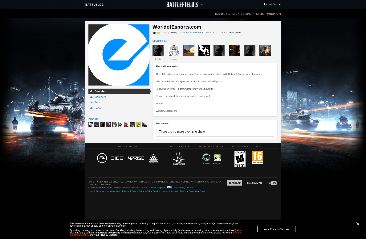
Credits (203, 191)
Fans (98, 107)
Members (100, 96)
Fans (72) (93, 119)
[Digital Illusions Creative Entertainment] (117, 158)
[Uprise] (136, 158)
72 (214, 32)
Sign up (277, 4)
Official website (194, 32)
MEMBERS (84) (159, 41)
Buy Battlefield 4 (227, 13)
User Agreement (112, 191)
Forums (246, 13)
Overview (101, 91)
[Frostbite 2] (179, 159)
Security (174, 191)
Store (260, 13)
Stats (98, 102)
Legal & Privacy (95, 191)
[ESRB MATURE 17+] (240, 159)
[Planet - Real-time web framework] (206, 159)
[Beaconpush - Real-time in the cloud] (217, 159)
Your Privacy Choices (276, 229)
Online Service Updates (157, 191)
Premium (273, 13)
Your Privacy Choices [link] (183, 188)
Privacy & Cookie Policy (133, 191)
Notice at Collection (189, 191)
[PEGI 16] (257, 157)
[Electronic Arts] (102, 158)
